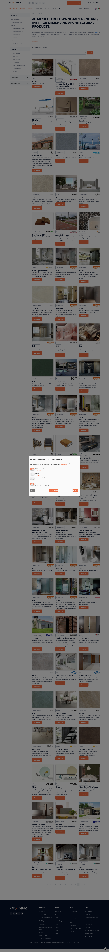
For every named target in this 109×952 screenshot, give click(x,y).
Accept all (75, 490)
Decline (32, 490)
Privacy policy (63, 464)
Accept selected (54, 490)
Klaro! (77, 493)
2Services (38, 470)
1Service (37, 475)
